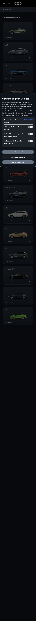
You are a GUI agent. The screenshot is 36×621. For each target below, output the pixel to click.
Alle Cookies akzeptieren (18, 152)
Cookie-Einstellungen (18, 162)
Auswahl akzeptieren (18, 157)
